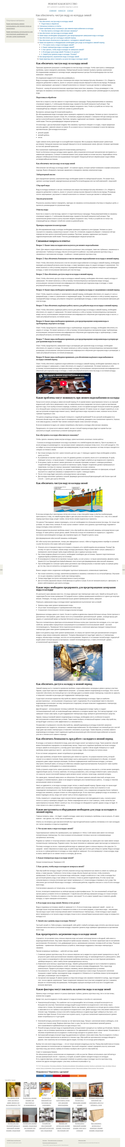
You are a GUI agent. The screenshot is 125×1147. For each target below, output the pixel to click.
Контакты (45, 1140)
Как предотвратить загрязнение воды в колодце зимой (59, 56)
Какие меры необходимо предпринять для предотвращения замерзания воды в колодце (71, 35)
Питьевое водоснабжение (68, 1066)
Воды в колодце (92, 1068)
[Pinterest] (61, 1076)
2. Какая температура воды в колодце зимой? (57, 47)
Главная (52, 10)
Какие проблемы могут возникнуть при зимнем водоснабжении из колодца (66, 28)
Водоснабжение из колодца (82, 1066)
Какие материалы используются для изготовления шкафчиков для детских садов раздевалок (19, 34)
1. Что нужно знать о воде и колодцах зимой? (57, 45)
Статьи (70, 10)
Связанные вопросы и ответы (50, 26)
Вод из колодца (45, 1066)
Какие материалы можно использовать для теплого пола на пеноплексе (18, 26)
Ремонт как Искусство (62, 3)
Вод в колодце (100, 1068)
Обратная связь (82, 1140)
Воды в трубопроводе (46, 1068)
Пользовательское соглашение (55, 1140)
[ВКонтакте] (44, 1076)
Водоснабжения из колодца (69, 1068)
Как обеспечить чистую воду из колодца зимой (56, 21)
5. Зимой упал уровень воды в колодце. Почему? (59, 54)
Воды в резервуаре (57, 1068)
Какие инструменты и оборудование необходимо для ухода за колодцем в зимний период (71, 42)
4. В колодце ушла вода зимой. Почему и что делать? (60, 52)
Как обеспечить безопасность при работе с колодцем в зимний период (64, 40)
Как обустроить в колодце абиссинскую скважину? (59, 31)
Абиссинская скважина (82, 1068)
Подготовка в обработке (50, 24)
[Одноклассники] (78, 1076)
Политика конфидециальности (50, 1142)
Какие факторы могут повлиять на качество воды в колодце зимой (63, 59)
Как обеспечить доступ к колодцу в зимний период (57, 38)
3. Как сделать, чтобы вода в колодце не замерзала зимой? (62, 49)
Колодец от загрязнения (96, 1066)
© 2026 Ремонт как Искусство (14, 1140)
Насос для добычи (106, 1066)
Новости (61, 10)
